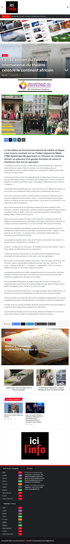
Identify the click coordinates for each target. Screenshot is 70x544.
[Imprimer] (23, 140)
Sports (4, 481)
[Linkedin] (15, 140)
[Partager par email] (19, 140)
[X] (10, 140)
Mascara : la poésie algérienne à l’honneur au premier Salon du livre (21, 347)
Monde (4, 478)
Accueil (5, 46)
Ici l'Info (5, 75)
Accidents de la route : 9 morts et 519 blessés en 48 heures (29, 16)
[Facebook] (6, 140)
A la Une (4, 484)
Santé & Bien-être (7, 498)
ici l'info (29, 540)
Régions (4, 490)
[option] (35, 347)
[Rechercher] (68, 8)
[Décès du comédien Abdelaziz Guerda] (13, 408)
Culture (10, 46)
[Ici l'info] (12, 7)
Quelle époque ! (7, 493)
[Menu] (2, 8)
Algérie (4, 487)
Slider (4, 472)
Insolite (4, 475)
